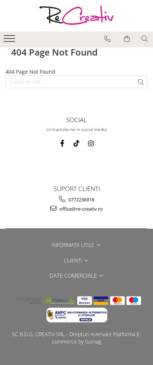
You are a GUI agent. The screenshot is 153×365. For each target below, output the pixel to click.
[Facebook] (62, 143)
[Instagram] (91, 143)
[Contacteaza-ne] (107, 38)
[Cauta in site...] (144, 38)
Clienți (74, 260)
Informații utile (74, 244)
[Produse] (10, 40)
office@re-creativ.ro (80, 208)
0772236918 (80, 199)
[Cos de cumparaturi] (127, 38)
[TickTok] (76, 143)
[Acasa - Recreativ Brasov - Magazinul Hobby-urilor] (76, 16)
